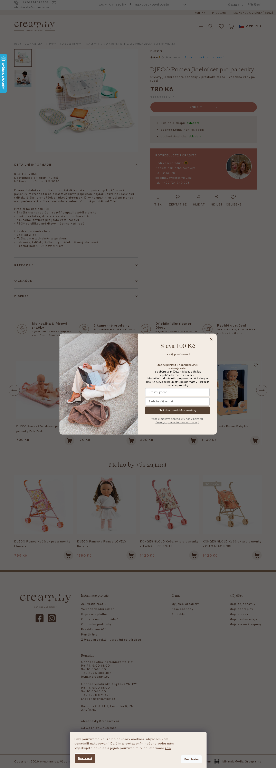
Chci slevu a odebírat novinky (177, 410)
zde (168, 748)
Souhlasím (191, 759)
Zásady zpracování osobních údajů (177, 422)
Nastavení (85, 758)
